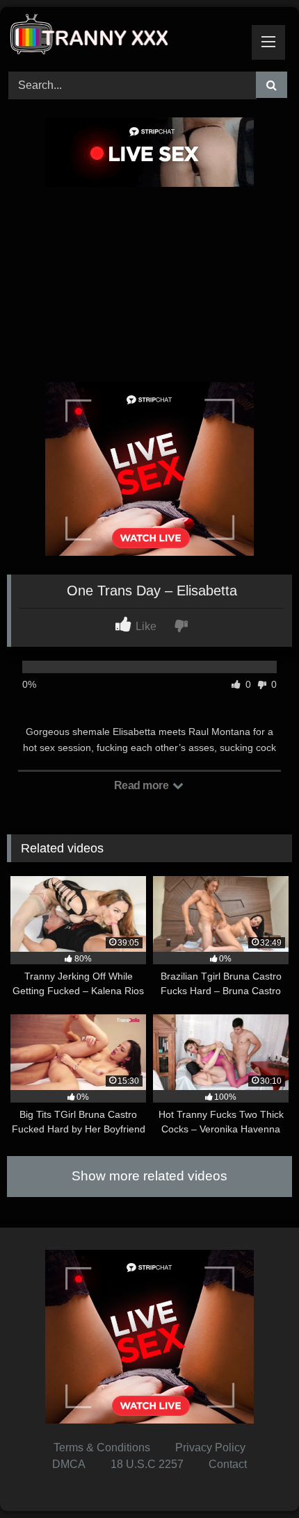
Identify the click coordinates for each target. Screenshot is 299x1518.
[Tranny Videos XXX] (122, 37)
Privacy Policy (210, 1447)
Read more (142, 785)
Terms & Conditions (102, 1447)
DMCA (69, 1464)
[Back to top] (256, 1476)
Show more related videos (149, 1176)
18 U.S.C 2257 (147, 1464)
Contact (228, 1464)
